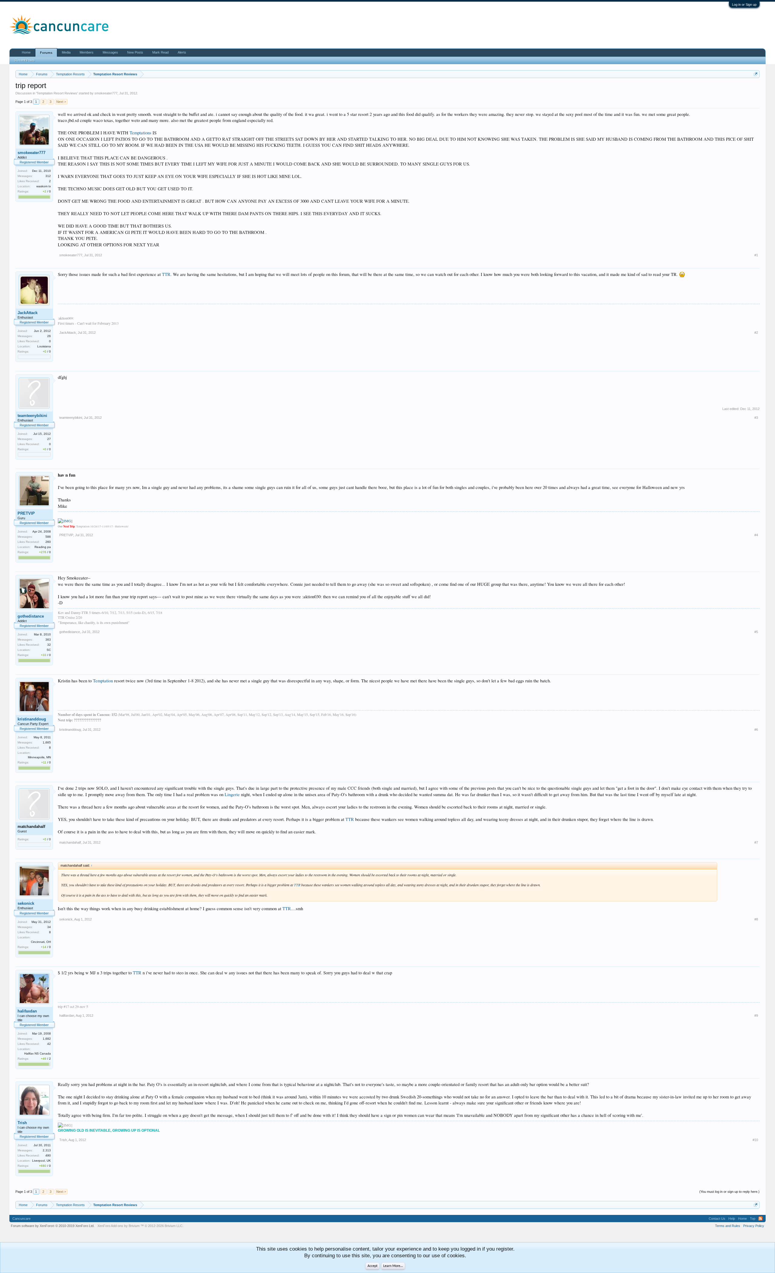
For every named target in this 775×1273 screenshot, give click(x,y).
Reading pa (43, 547)
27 (49, 439)
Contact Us (717, 1218)
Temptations (140, 133)
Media (66, 52)
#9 (756, 1015)
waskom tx (43, 186)
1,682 (47, 1038)
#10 (755, 1140)
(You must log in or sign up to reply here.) (729, 1191)
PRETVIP (26, 513)
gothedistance (31, 616)
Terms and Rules (727, 1226)
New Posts (135, 52)
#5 (756, 632)
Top (752, 1218)
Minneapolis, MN (39, 757)
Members (87, 52)
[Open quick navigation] (756, 74)
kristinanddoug (32, 719)
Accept (373, 1266)
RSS (760, 1218)
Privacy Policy (753, 1226)
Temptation (103, 681)
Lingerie (232, 794)
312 (48, 176)
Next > (61, 101)
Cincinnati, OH (41, 941)
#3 (756, 417)
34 (49, 927)
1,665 (47, 742)
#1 (756, 255)
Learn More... (393, 1266)
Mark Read (160, 52)
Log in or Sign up (744, 4)
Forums (46, 52)
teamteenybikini (32, 415)
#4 (756, 535)
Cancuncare (21, 1218)
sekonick (26, 903)
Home (26, 52)
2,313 (47, 1150)
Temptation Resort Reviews (57, 93)
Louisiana (44, 346)
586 (48, 536)
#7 (756, 842)
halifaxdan (27, 1011)
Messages (110, 52)
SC (49, 649)
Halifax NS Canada (37, 1053)
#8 (756, 919)
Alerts (182, 52)
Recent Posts (25, 60)
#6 (756, 729)
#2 (756, 332)
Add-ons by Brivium (140, 1226)
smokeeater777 (105, 93)
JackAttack (28, 312)
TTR (166, 274)
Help (731, 1218)
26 (49, 336)
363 (48, 639)
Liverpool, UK (41, 1160)
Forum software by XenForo (52, 1226)
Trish (22, 1122)
